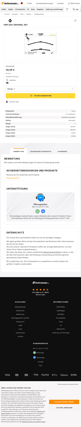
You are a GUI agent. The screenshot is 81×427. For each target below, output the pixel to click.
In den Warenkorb (42, 96)
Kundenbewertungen (44, 3)
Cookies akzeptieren (64, 402)
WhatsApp (40, 353)
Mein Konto (75, 3)
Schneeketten (20, 9)
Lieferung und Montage (54, 9)
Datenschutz (20, 333)
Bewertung (19, 151)
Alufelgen (60, 314)
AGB (20, 325)
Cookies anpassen (64, 408)
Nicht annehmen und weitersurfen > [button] (68, 384)
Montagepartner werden (20, 318)
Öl (28, 9)
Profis (29, 3)
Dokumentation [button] (12, 178)
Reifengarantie (20, 307)
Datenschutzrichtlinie (52, 252)
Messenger (41, 357)
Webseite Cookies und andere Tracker (33, 422)
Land (20, 329)
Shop (33, 9)
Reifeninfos (20, 311)
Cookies (20, 336)
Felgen (10, 9)
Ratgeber (40, 9)
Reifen (4, 9)
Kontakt (60, 3)
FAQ (40, 365)
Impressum (20, 322)
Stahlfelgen (61, 311)
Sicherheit (63, 151)
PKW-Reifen (61, 307)
